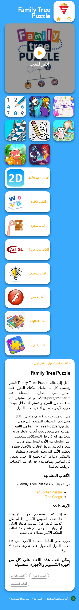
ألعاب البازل (39, 363)
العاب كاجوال (54, 363)
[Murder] (39, 106)
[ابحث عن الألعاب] (69, 19)
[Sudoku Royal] (15, 106)
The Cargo (53, 496)
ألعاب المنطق (19, 583)
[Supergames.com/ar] (59, 19)
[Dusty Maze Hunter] (15, 130)
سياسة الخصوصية (20, 598)
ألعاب (65, 363)
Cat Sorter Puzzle (48, 492)
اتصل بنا (38, 598)
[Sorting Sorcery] (39, 154)
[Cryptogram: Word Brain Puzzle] (63, 106)
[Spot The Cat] (63, 130)
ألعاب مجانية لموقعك (57, 598)
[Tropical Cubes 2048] (15, 154)
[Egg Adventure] (39, 130)
